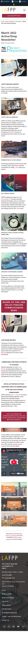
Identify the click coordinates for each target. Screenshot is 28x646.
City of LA (5, 601)
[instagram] (22, 626)
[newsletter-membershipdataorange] (14, 519)
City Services (15, 1)
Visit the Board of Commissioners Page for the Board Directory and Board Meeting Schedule (14, 416)
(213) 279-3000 (7, 575)
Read (18, 208)
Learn (16, 167)
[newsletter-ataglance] (14, 489)
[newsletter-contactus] (14, 504)
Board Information (8, 598)
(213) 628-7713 (10, 578)
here (5, 87)
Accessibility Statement (9, 613)
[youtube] (18, 626)
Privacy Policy (6, 605)
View (18, 244)
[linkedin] (13, 626)
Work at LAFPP (7, 594)
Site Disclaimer (7, 609)
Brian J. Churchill (15, 395)
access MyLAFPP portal (14, 15)
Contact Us (5, 620)
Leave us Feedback (8, 586)
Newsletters (18, 21)
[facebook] (8, 626)
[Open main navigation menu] (24, 9)
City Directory (23, 1)
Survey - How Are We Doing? (11, 616)
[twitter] (4, 626)
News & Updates (10, 21)
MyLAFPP (12, 132)
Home (2, 21)
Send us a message (11, 535)
